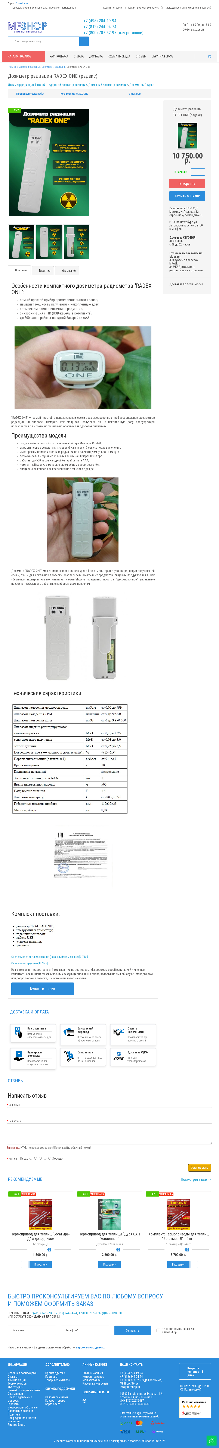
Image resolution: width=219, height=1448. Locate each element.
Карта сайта (52, 1404)
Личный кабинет (93, 1373)
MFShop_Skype (129, 1383)
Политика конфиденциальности (22, 1416)
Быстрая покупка (40, 1246)
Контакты (14, 1421)
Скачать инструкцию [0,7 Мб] (29, 963)
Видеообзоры (16, 1424)
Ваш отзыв (15, 1121)
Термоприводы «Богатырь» (17, 1385)
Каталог (19, 56)
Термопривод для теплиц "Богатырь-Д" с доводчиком (40, 1236)
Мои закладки (92, 1380)
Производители (55, 1373)
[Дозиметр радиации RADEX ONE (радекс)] (21, 242)
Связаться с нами (56, 1397)
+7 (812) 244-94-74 (99, 26)
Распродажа (59, 56)
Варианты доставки (20, 1411)
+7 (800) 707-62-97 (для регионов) (113, 32)
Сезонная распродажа (22, 1373)
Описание (21, 270)
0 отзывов (135, 93)
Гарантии (44, 270)
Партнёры (51, 1376)
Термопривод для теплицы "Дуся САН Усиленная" (109, 1236)
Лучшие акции (17, 1380)
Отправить (132, 1330)
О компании (15, 1393)
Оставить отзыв (199, 1167)
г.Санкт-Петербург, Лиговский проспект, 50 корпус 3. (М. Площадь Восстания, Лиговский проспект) (157, 7)
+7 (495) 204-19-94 (99, 20)
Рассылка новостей (95, 1383)
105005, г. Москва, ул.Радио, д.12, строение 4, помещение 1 (44, 7)
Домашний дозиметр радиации (108, 85)
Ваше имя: (14, 1104)
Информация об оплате (23, 1407)
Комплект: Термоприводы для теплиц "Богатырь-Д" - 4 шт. (178, 1236)
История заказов (93, 1376)
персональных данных (90, 1347)
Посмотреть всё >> (196, 1179)
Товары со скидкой (57, 1380)
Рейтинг (13, 1158)
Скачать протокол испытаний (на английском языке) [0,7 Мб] (50, 957)
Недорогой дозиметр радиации (67, 85)
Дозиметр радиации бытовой (27, 85)
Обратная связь (162, 56)
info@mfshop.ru (130, 1387)
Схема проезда (119, 56)
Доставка (96, 56)
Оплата (79, 56)
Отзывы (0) (69, 270)
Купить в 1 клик (187, 196)
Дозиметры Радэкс (141, 85)
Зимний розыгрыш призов (24, 1390)
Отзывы (141, 56)
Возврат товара (55, 1400)
